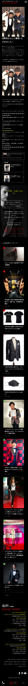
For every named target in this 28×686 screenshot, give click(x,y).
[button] (26, 2)
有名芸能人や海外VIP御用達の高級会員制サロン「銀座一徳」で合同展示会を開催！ (14, 301)
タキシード (5, 49)
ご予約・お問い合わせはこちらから (15, 231)
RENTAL (19, 661)
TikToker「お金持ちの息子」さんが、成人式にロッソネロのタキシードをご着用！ (14, 469)
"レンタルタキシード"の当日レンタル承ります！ (14, 586)
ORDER (15, 661)
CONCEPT (18, 659)
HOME (9, 659)
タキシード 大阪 (6, 54)
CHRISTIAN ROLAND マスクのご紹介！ (13, 393)
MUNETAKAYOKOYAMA (11, 51)
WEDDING (23, 661)
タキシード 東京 (19, 51)
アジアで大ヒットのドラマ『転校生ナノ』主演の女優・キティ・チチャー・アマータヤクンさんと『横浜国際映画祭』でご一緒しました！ (14, 554)
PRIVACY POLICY (22, 666)
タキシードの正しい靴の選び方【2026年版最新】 (14, 263)
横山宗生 (4, 51)
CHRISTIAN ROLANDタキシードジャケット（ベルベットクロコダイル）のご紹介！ (14, 369)
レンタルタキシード (20, 49)
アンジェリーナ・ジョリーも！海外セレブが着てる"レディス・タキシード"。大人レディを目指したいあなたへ (14, 511)
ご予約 (14, 682)
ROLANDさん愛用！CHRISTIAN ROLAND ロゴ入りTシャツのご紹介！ (14, 327)
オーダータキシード (12, 49)
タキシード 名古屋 (15, 54)
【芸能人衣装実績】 (11, 47)
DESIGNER (23, 659)
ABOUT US (13, 659)
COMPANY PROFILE (8, 661)
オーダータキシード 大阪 (14, 55)
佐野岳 (21, 55)
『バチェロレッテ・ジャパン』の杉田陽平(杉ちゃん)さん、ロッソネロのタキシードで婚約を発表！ (14, 431)
